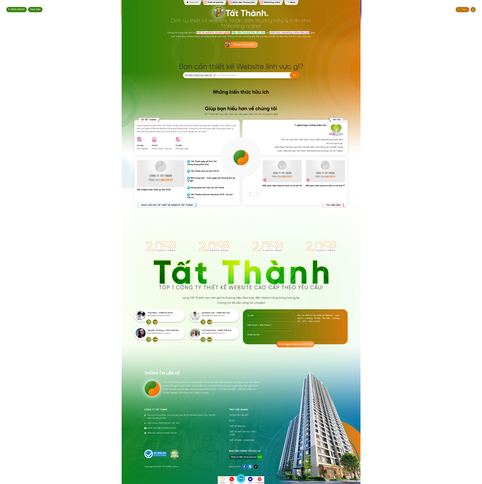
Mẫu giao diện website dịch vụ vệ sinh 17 (325, 186)
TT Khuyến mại (259, 482)
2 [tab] (301, 192)
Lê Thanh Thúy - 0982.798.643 (216, 330)
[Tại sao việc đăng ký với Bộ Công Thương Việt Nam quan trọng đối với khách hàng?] (155, 454)
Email (250, 482)
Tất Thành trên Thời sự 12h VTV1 (154, 190)
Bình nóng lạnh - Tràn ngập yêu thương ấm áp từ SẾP (211, 179)
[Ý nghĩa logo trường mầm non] (336, 130)
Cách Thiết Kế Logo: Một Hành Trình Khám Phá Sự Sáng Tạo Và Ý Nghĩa (310, 151)
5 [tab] (310, 192)
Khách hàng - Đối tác (162, 149)
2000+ (155, 145)
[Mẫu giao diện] (178, 139)
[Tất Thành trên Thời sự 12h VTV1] (161, 173)
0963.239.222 (17, 9)
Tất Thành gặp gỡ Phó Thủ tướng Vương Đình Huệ (202, 163)
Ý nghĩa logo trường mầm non (310, 125)
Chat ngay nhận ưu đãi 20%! (295, 344)
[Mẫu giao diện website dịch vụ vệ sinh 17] (325, 171)
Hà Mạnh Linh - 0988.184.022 (216, 313)
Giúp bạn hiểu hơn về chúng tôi (241, 108)
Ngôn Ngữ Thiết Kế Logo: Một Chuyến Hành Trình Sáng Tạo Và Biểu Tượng (309, 147)
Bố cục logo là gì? (334, 143)
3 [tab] (304, 192)
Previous (250, 193)
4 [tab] (307, 192)
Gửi (260, 457)
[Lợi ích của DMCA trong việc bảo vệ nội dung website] (174, 454)
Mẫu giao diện (182, 149)
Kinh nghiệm (142, 149)
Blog (232, 421)
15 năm (140, 145)
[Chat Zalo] (155, 321)
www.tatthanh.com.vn (166, 433)
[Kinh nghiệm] (139, 139)
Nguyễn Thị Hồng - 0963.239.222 (163, 330)
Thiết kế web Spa (237, 426)
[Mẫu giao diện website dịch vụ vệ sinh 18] (282, 171)
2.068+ (179, 145)
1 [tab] (298, 192)
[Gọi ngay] (148, 321)
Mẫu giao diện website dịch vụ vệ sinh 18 (282, 186)
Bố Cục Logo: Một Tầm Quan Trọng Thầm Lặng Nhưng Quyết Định (312, 140)
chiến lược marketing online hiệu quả (289, 32)
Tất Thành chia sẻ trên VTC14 (205, 171)
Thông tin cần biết (239, 415)
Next (257, 193)
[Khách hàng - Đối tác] (154, 139)
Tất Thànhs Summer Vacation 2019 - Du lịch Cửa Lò (210, 196)
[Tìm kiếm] (294, 75)
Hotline (232, 482)
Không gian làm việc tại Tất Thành (207, 188)
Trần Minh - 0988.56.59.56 (160, 313)
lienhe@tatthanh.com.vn (158, 316)
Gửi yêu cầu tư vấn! (243, 45)
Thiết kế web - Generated (242, 440)
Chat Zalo (35, 9)
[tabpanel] (282, 173)
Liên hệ (222, 482)
